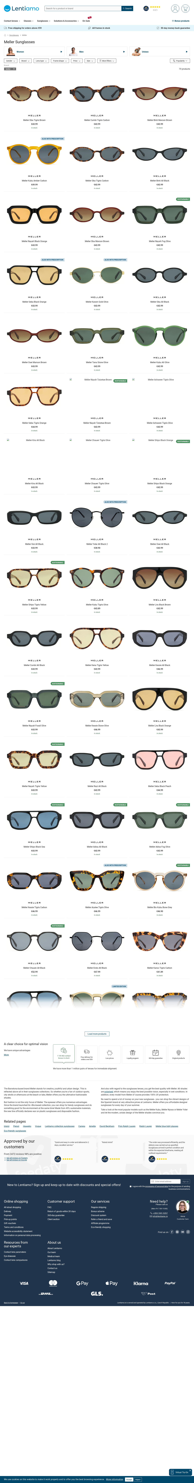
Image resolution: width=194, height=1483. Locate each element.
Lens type (40, 61)
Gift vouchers (10, 1223)
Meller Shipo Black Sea (34, 847)
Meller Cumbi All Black (34, 665)
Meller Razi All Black (97, 786)
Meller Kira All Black (34, 483)
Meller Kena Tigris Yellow (97, 665)
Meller (8, 69)
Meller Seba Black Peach (159, 786)
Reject (137, 1479)
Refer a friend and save (101, 1219)
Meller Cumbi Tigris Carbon (97, 120)
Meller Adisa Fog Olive (159, 847)
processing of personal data (156, 1186)
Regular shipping (98, 1207)
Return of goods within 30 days (62, 1211)
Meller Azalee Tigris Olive (97, 907)
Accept (129, 1479)
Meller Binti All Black (159, 181)
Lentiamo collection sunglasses (59, 1126)
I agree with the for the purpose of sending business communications (161, 1187)
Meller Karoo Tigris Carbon (159, 968)
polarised (108, 1091)
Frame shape (58, 61)
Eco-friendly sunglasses (15, 1130)
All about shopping (12, 1207)
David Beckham (107, 1126)
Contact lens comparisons (15, 1260)
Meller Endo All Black (97, 968)
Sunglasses (14, 35)
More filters (106, 61)
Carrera (81, 1126)
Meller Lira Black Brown (160, 605)
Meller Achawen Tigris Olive (160, 423)
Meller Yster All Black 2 (97, 544)
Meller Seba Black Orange (34, 302)
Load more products (97, 1033)
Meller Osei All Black (159, 544)
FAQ (49, 1207)
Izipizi (6, 1126)
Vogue (38, 1126)
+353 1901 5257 (160, 1213)
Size (89, 61)
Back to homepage (11, 1302)
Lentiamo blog (54, 1260)
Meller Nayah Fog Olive (160, 241)
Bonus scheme (97, 1211)
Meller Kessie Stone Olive (97, 726)
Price (75, 61)
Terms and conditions (13, 1227)
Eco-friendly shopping (101, 1227)
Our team (52, 1252)
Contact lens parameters (15, 1252)
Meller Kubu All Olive (159, 362)
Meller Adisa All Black (97, 847)
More (6, 1054)
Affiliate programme (100, 1223)
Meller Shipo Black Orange (159, 483)
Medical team (54, 1256)
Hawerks (27, 1126)
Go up (22, 1302)
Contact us (52, 1268)
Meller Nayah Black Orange (34, 241)
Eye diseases (10, 1256)
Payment (8, 1215)
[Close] (190, 1470)
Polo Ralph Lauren (126, 1126)
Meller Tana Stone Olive (97, 362)
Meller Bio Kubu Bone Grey (159, 907)
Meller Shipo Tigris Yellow (34, 605)
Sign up (186, 1181)
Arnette (92, 1126)
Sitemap (51, 1272)
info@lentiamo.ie (160, 1216)
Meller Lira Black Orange (159, 726)
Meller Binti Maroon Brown (159, 120)
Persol (16, 1126)
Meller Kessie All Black (159, 665)
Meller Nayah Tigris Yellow (34, 786)
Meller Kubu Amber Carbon (34, 181)
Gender (9, 61)
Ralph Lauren (145, 1126)
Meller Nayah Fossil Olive (34, 726)
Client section (54, 1219)
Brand (24, 61)
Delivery (7, 1211)
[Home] (5, 35)
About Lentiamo (55, 1248)
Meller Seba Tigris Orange (34, 423)
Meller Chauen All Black (34, 968)
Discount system (98, 1215)
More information (114, 1479)
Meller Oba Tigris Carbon (97, 181)
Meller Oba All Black (159, 302)
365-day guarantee (56, 1215)
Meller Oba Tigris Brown (34, 120)
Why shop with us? (56, 1264)
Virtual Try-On (182, 1472)
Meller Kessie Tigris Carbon (34, 907)
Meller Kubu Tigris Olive (97, 605)
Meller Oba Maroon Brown (97, 241)
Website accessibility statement (18, 1231)
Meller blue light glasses (167, 1126)
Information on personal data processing (22, 1235)
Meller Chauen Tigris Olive (97, 483)
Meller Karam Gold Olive (97, 302)
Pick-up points (10, 1219)
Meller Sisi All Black (34, 544)
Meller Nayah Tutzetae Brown (97, 423)
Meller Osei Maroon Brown (34, 362)
